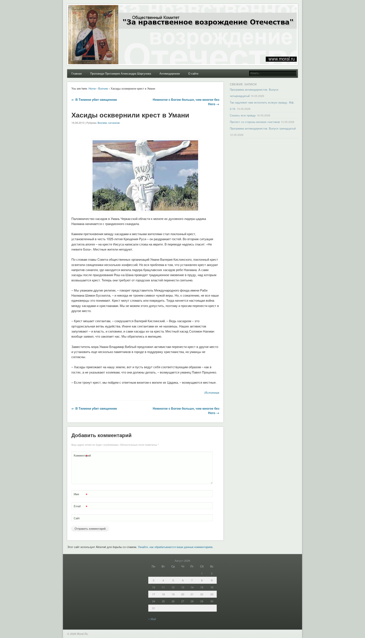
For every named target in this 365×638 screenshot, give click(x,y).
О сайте (193, 73)
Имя (80, 494)
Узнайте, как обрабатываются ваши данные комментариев (175, 547)
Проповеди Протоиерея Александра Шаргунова (120, 73)
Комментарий (81, 456)
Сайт (77, 518)
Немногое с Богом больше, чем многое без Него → (186, 101)
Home (92, 88)
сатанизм (114, 122)
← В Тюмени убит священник (94, 99)
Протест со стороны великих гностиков (255, 122)
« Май (152, 619)
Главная (76, 73)
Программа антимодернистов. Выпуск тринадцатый (263, 128)
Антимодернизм (169, 73)
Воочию (103, 88)
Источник (211, 392)
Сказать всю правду (243, 115)
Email (80, 506)
